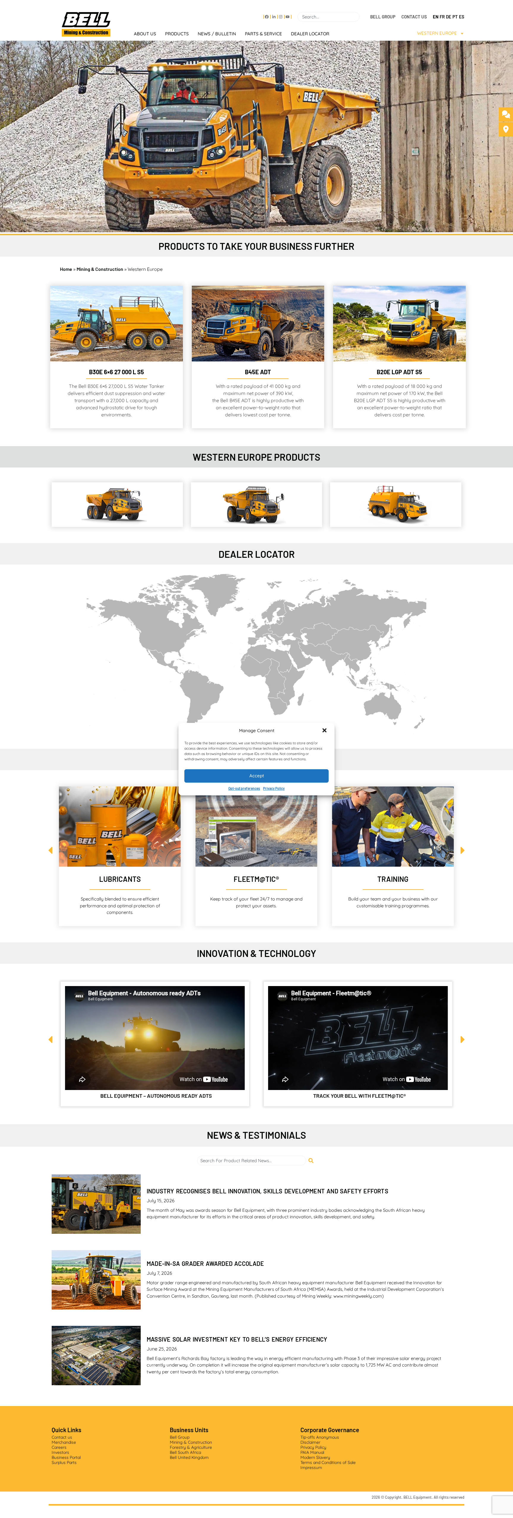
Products (177, 34)
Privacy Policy (274, 788)
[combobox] (328, 17)
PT (455, 16)
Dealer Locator (310, 34)
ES (461, 16)
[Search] (362, 17)
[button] (325, 730)
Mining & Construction (100, 269)
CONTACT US (414, 16)
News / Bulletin (217, 34)
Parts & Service (263, 34)
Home (66, 269)
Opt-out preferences (244, 788)
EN (435, 16)
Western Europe (437, 33)
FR (442, 16)
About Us (145, 34)
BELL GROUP (382, 16)
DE (448, 16)
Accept (256, 775)
